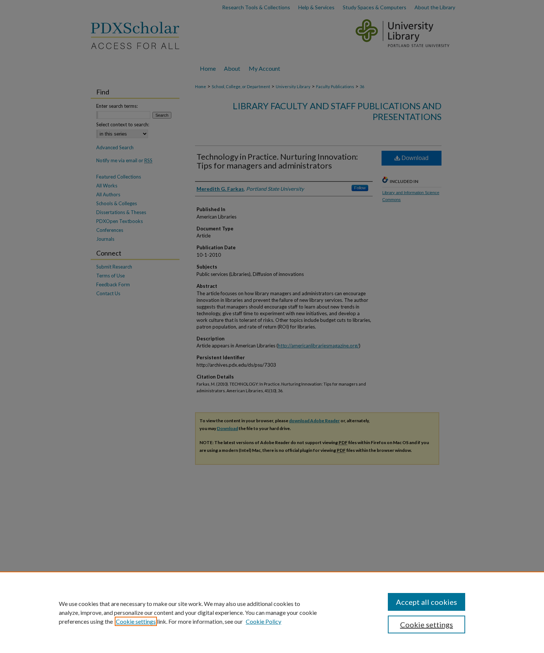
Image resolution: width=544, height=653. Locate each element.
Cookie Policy (263, 621)
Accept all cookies (426, 601)
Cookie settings (136, 621)
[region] (272, 612)
